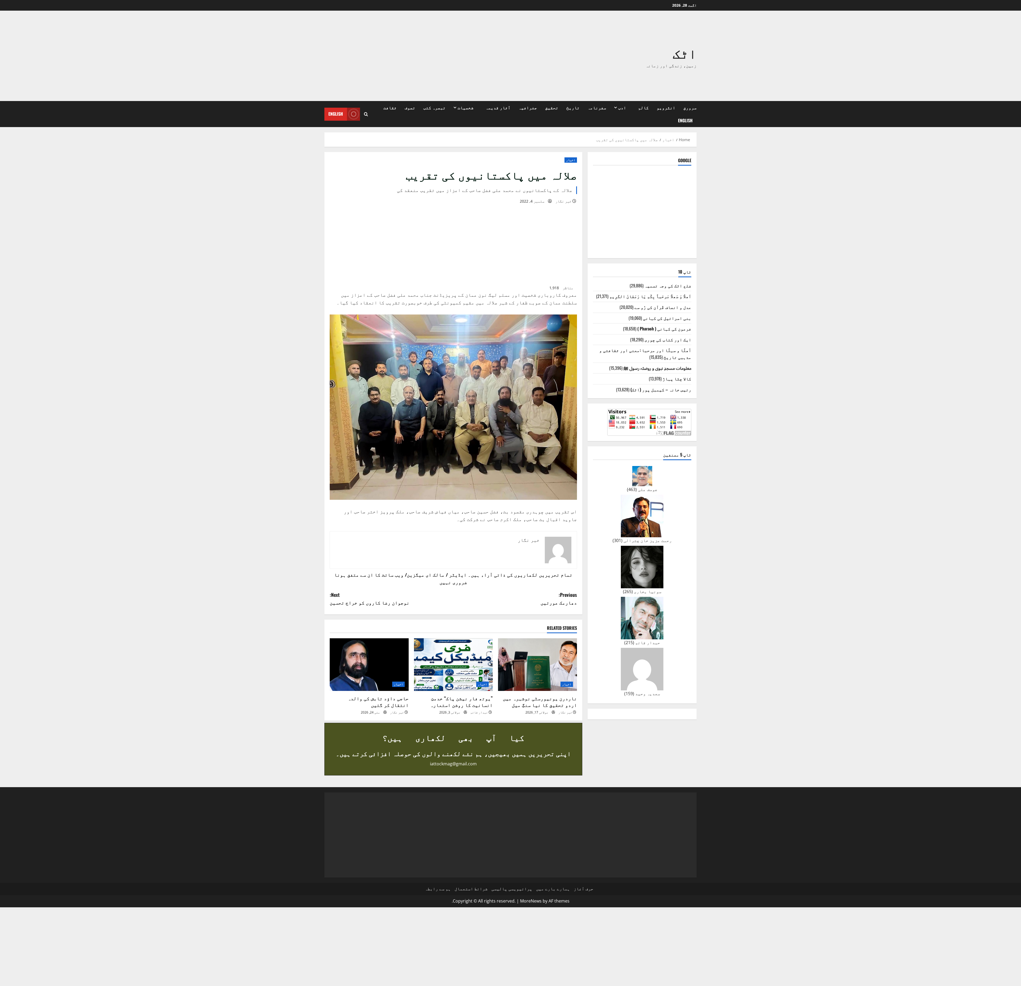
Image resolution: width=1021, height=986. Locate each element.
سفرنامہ (597, 107)
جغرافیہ (527, 107)
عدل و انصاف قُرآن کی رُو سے (662, 307)
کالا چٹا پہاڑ (677, 378)
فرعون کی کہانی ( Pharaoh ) (664, 328)
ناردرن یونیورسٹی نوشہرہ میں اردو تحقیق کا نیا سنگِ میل (540, 701)
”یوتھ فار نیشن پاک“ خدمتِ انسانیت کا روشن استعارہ (461, 701)
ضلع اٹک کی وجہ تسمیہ (668, 285)
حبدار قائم (479, 712)
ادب (622, 107)
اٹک (685, 52)
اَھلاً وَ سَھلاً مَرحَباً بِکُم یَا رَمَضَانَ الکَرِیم (650, 296)
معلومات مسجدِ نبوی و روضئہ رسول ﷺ (657, 368)
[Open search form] (366, 114)
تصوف (410, 107)
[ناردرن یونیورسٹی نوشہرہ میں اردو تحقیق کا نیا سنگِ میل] (537, 664)
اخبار (570, 160)
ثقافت (390, 107)
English (685, 120)
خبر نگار (563, 201)
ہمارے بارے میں (553, 889)
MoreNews (531, 901)
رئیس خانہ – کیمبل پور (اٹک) (660, 389)
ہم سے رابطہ (438, 889)
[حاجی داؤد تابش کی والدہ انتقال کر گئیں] (369, 664)
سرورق (690, 107)
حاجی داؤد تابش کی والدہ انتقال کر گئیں (378, 701)
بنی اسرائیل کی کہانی (667, 318)
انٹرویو (666, 107)
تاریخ (573, 107)
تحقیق (551, 107)
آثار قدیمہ (498, 107)
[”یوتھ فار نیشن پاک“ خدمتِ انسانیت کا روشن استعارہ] (453, 664)
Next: (369, 598)
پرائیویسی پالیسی (511, 889)
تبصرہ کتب (434, 107)
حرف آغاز (583, 889)
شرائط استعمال (471, 889)
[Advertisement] (434, 56)
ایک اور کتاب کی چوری (668, 339)
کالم (643, 107)
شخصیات (466, 107)
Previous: (559, 598)
